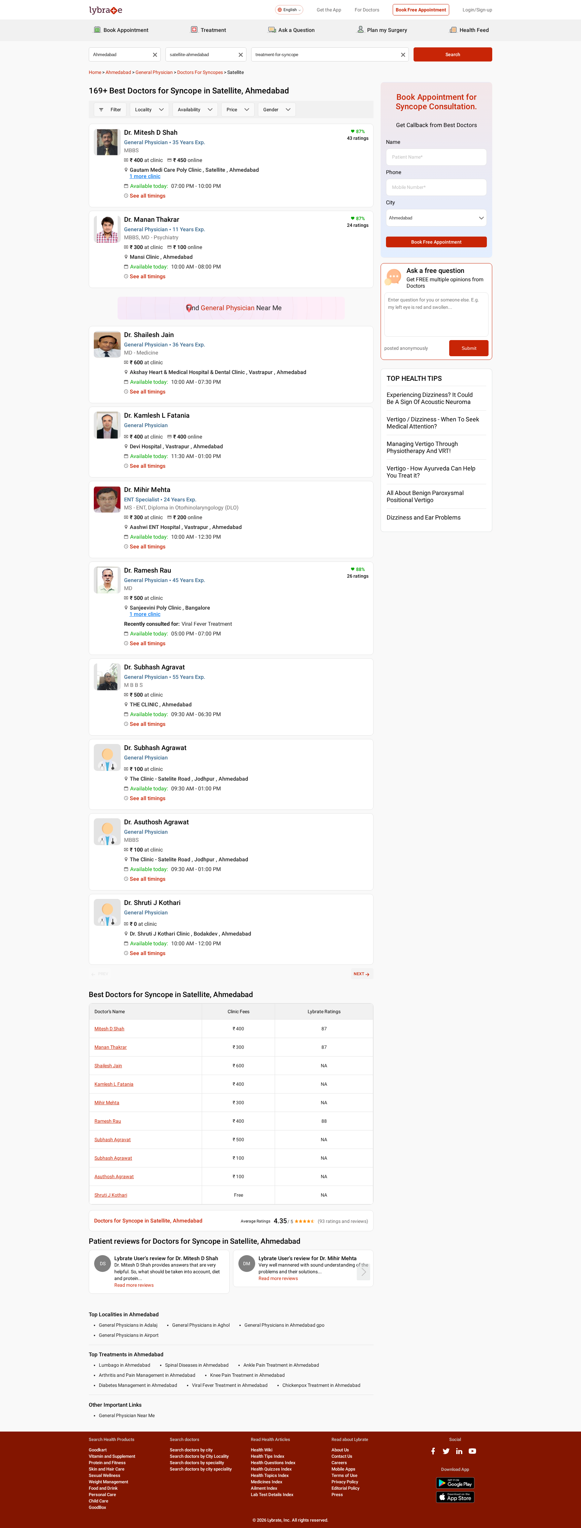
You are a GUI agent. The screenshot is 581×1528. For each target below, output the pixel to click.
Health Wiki (261, 1449)
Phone (393, 172)
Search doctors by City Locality (199, 1456)
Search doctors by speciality (197, 1462)
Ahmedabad (118, 72)
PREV (103, 974)
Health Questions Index (273, 1462)
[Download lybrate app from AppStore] (455, 1501)
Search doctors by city (191, 1449)
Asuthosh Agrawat (114, 1176)
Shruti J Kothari (110, 1195)
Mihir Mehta (106, 1102)
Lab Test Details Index (272, 1494)
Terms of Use (344, 1475)
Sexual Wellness (104, 1475)
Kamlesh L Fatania (113, 1084)
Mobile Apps (343, 1469)
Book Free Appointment (421, 9)
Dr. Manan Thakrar (151, 219)
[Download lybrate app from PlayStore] (455, 1487)
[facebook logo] (433, 1453)
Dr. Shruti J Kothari (152, 903)
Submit (469, 348)
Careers (339, 1462)
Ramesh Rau (107, 1121)
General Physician (154, 72)
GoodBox (97, 1507)
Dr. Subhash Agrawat (155, 748)
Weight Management (108, 1481)
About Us (340, 1449)
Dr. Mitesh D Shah (151, 132)
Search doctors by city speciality (201, 1469)
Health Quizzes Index (271, 1469)
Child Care (98, 1500)
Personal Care (102, 1494)
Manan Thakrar (110, 1047)
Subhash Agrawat (113, 1158)
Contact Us (342, 1456)
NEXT (359, 974)
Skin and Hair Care (106, 1469)
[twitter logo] (446, 1453)
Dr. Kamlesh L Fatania (157, 415)
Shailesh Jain (108, 1065)
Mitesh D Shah (109, 1028)
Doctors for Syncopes (200, 72)
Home (95, 72)
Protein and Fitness (107, 1462)
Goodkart (98, 1449)
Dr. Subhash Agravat (154, 667)
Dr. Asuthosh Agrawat (156, 822)
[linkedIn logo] (459, 1453)
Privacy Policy (345, 1481)
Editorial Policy (345, 1488)
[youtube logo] (472, 1453)
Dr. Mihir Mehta (147, 490)
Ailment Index (264, 1488)
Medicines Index (266, 1481)
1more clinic (144, 176)
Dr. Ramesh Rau (147, 570)
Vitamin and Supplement (112, 1456)
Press (337, 1494)
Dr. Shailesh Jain (149, 335)
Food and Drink (103, 1488)
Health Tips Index (267, 1456)
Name (393, 142)
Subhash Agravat (112, 1139)
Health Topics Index (270, 1475)
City (390, 202)
